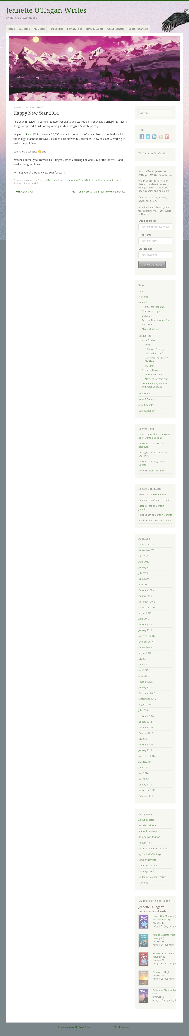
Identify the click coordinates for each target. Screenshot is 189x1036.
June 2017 (143, 664)
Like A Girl (147, 315)
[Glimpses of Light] (145, 978)
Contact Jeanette (138, 28)
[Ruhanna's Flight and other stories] (145, 996)
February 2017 (146, 681)
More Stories (148, 340)
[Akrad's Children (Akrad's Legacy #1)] (145, 941)
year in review (114, 180)
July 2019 (143, 573)
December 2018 (146, 601)
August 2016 (144, 704)
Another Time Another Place (156, 320)
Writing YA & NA (23, 191)
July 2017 (143, 658)
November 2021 (146, 544)
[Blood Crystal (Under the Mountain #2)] (145, 959)
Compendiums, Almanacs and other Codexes (155, 385)
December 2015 (146, 727)
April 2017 (143, 676)
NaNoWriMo (34, 134)
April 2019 (143, 584)
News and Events (46, 180)
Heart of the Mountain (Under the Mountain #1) (167, 917)
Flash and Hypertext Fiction (152, 848)
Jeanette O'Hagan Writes (46, 10)
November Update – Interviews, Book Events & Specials (154, 436)
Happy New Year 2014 (77, 180)
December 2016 (146, 693)
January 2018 (145, 630)
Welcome (24, 28)
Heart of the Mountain (153, 306)
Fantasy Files (74, 28)
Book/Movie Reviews (149, 837)
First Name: (145, 234)
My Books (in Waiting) (149, 854)
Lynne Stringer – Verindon (151, 470)
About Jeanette (116, 28)
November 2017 (146, 636)
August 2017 (144, 653)
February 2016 (146, 716)
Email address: (147, 220)
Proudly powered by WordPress (74, 1026)
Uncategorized (146, 871)
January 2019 (145, 596)
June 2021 (143, 556)
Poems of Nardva (151, 370)
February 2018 (146, 624)
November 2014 (146, 756)
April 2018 (143, 618)
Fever (148, 344)
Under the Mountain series (152, 877)
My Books (39, 28)
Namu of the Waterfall (156, 379)
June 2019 (143, 578)
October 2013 (145, 796)
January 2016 (145, 721)
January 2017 (145, 687)
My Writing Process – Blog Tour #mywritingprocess (100, 191)
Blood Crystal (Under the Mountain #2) (165, 955)
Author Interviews (147, 831)
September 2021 (147, 550)
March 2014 (144, 778)
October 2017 (145, 641)
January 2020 (145, 567)
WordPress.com (122, 1026)
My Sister (149, 365)
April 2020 (143, 561)
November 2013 (146, 790)
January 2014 (145, 784)
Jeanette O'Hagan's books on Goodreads (152, 909)
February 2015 (146, 744)
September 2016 (147, 698)
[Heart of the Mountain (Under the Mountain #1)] (145, 922)
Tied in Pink (148, 324)
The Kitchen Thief (154, 353)
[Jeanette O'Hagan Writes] (94, 68)
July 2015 (143, 738)
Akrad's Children (147, 825)
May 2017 (143, 670)
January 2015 (145, 750)
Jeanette (40, 107)
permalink (33, 183)
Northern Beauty (153, 374)
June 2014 (143, 767)
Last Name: (145, 248)
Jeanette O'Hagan (97, 180)
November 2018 (146, 607)
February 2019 (146, 590)
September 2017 (147, 647)
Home (11, 28)
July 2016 (143, 710)
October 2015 (145, 733)
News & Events (94, 28)
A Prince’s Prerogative (156, 349)
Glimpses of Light (151, 311)
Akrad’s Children (150, 329)
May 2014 (143, 773)
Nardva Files (56, 28)
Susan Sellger (145, 505)
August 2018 (144, 613)
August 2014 (144, 761)
